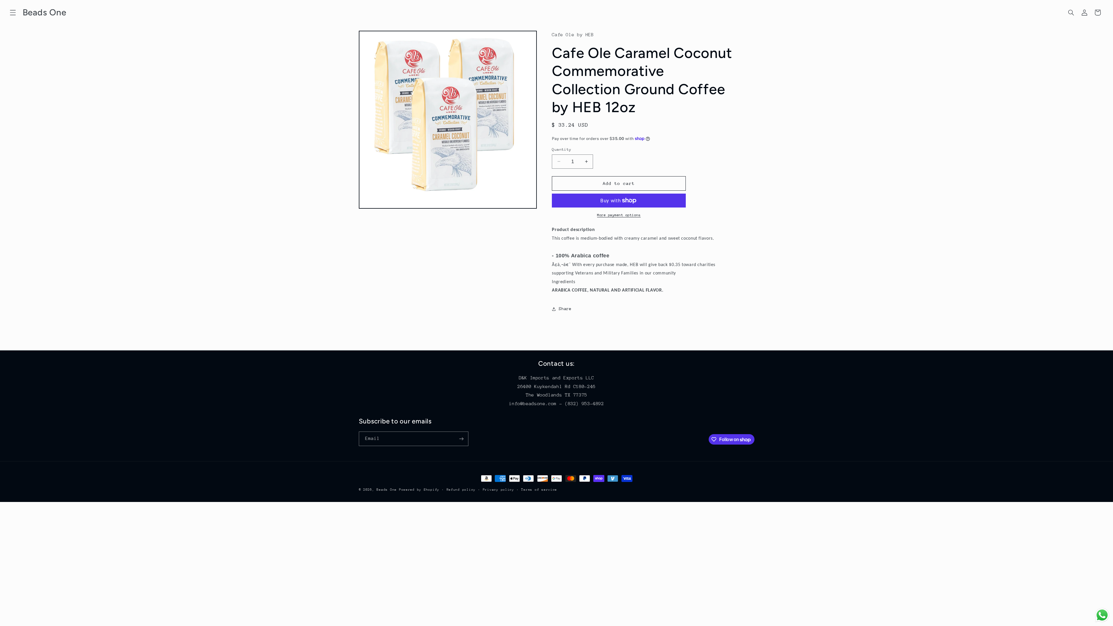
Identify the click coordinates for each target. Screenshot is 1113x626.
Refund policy (461, 490)
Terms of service (539, 490)
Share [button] (565, 308)
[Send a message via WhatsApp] (1102, 615)
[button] (12, 12)
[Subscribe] (461, 439)
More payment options (619, 215)
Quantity (561, 149)
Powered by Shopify (419, 490)
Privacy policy (498, 490)
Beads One (387, 490)
